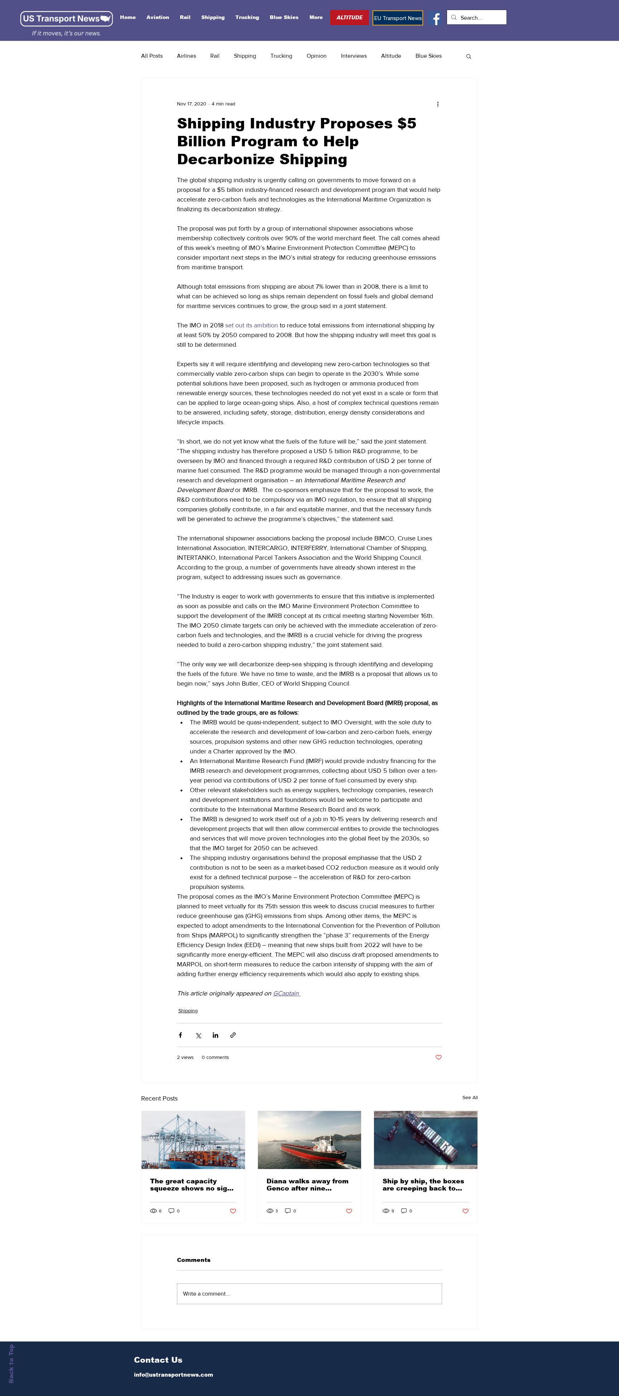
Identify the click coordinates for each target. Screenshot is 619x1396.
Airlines (186, 56)
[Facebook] (435, 18)
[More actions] (437, 103)
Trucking (281, 56)
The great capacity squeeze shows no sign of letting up (190, 1185)
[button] (468, 56)
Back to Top (11, 1363)
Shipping (245, 56)
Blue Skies (429, 56)
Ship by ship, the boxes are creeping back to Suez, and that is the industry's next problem (424, 1185)
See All (470, 1097)
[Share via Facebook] (180, 1035)
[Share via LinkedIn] (215, 1035)
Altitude (391, 56)
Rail (215, 56)
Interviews (354, 56)
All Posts (152, 56)
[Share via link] (233, 1035)
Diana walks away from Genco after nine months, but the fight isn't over (308, 1185)
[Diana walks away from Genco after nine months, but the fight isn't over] (309, 1140)
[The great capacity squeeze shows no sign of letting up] (193, 1140)
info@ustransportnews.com (173, 1375)
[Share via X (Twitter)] (198, 1035)
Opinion (317, 56)
